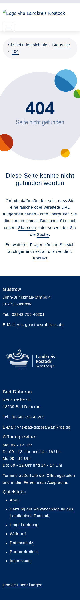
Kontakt (40, 258)
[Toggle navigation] (9, 27)
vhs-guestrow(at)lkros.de (40, 324)
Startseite (61, 45)
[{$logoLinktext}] (34, 12)
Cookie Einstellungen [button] (22, 585)
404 (15, 51)
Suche (43, 234)
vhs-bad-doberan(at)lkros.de (43, 427)
